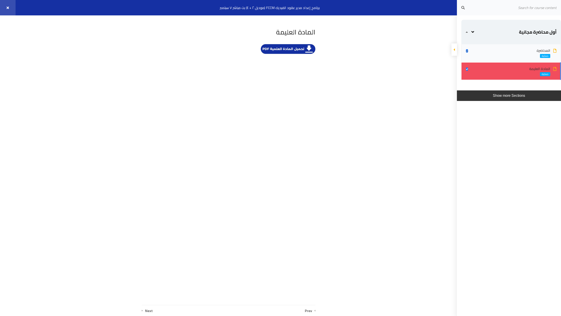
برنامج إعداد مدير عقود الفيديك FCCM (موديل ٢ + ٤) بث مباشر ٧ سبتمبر (270, 7)
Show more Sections (509, 95)
